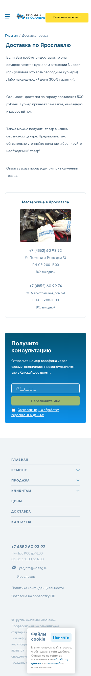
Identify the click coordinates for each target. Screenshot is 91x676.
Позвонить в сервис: (67, 19)
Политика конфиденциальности (37, 588)
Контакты (21, 522)
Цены (16, 501)
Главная (19, 460)
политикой (54, 663)
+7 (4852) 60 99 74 (46, 286)
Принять (61, 637)
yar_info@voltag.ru (33, 568)
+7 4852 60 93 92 (28, 547)
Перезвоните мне (45, 401)
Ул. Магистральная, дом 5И (45, 293)
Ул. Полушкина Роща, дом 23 (45, 258)
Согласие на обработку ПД (33, 596)
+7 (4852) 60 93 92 (45, 251)
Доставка (21, 512)
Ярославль (26, 577)
